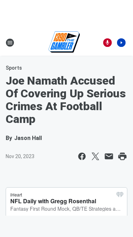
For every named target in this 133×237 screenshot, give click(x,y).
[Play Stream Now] (121, 42)
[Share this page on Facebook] (82, 156)
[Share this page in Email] (109, 156)
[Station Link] (64, 42)
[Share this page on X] (95, 156)
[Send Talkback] (107, 42)
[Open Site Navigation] (10, 42)
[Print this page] (122, 156)
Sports (14, 68)
